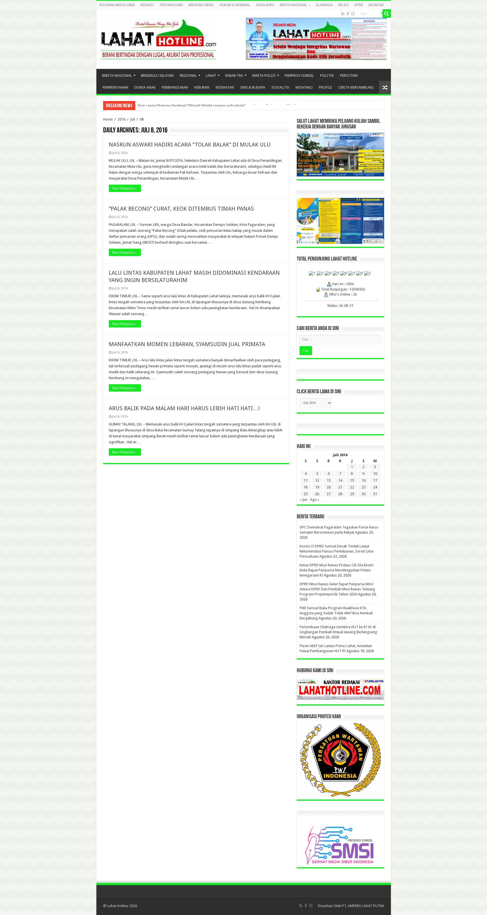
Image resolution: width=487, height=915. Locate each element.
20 (329, 487)
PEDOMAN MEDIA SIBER (117, 5)
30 (364, 494)
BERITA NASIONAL (293, 5)
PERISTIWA (349, 75)
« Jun (303, 499)
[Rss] (343, 13)
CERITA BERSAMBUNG (356, 87)
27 (329, 494)
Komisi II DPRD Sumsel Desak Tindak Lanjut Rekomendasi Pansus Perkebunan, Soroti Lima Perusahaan (336, 551)
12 (317, 480)
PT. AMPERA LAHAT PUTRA (363, 906)
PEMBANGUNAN (175, 87)
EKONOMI (376, 5)
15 (352, 480)
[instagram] (353, 13)
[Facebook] (347, 13)
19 (317, 487)
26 (317, 494)
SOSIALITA (280, 87)
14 (340, 480)
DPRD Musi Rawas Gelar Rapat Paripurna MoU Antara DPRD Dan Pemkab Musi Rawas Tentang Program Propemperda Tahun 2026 (337, 589)
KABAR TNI (234, 75)
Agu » (314, 499)
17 (375, 480)
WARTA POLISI (264, 75)
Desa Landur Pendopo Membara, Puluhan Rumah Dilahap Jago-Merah (191, 105)
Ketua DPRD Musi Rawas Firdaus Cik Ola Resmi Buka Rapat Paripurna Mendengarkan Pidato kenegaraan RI (336, 570)
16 (364, 480)
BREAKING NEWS (201, 5)
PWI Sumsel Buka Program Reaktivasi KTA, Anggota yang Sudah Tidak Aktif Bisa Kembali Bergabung (336, 613)
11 (305, 480)
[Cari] (386, 13)
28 (340, 494)
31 (375, 494)
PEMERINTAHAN (115, 87)
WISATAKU (304, 87)
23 (364, 487)
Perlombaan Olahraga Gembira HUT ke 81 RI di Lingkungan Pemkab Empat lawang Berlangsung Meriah (338, 632)
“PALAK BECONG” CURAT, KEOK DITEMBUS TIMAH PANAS (181, 208)
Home (108, 119)
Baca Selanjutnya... (125, 188)
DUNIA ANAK (145, 87)
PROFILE (325, 87)
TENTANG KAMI (171, 5)
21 (340, 487)
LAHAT (211, 75)
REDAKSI (147, 5)
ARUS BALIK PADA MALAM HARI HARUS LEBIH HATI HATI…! (184, 408)
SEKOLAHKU (265, 5)
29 (352, 494)
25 (305, 494)
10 (375, 473)
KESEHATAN (225, 87)
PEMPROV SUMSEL (299, 75)
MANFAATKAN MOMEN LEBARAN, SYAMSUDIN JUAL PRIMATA (187, 344)
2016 (121, 119)
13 (329, 480)
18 (305, 487)
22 (352, 487)
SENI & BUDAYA (252, 87)
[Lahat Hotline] (158, 38)
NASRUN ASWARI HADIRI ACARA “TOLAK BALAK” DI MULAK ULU (190, 144)
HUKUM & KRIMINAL (235, 5)
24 (375, 487)
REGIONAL (188, 75)
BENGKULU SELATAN (157, 75)
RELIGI (343, 5)
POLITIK (327, 75)
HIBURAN (201, 87)
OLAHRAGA (324, 5)
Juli (132, 119)
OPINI (358, 5)
